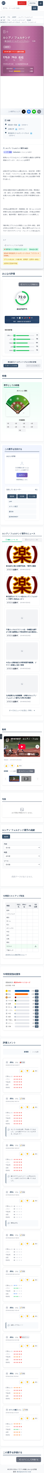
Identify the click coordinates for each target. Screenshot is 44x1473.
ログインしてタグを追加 (15, 245)
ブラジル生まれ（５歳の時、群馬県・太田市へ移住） (22, 259)
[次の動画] (37, 747)
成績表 (6, 836)
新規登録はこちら (22, 479)
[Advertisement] (22, 92)
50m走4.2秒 (33, 249)
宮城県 (29, 20)
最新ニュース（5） (13, 539)
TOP (3, 17)
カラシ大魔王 (13, 506)
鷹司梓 (11, 511)
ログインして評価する (30, 284)
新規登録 (33, 3)
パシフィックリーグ (18, 20)
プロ (8, 17)
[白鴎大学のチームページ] (16, 129)
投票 (37, 991)
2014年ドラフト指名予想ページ (15, 954)
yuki (10, 501)
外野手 (14, 17)
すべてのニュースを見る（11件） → (22, 710)
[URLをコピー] (39, 112)
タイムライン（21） (33, 539)
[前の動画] (7, 747)
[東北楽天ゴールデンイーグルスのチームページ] (31, 133)
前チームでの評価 (12, 365)
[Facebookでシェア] (29, 112)
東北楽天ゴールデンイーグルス (10, 22)
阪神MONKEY (13, 517)
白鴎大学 (11, 129)
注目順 (22, 496)
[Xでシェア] (24, 112)
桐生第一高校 (12, 125)
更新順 (12, 496)
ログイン (22, 3)
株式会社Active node (24, 1472)
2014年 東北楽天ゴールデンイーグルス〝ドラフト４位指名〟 (21, 254)
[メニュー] (40, 3)
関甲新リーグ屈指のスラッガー (15, 249)
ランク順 (32, 496)
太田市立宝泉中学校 (10, 263)
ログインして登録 (27, 771)
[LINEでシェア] (34, 112)
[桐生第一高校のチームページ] (19, 125)
